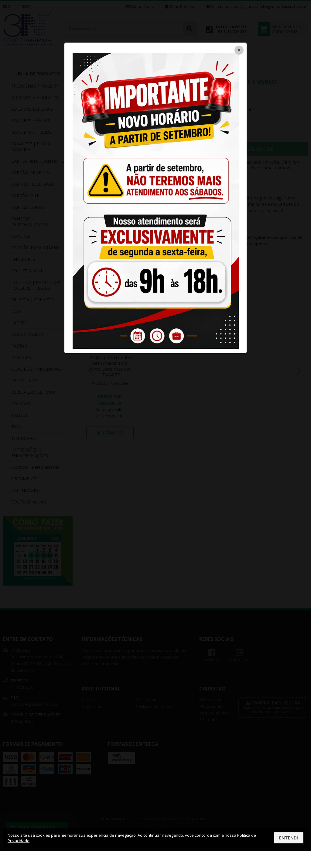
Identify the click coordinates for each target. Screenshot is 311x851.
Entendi (288, 838)
